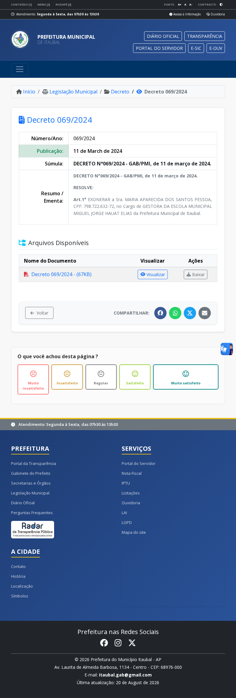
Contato (18, 566)
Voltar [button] (42, 313)
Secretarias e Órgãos (31, 483)
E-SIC (196, 48)
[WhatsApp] (175, 313)
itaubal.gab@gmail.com (125, 675)
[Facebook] (160, 313)
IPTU (126, 483)
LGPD (127, 522)
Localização (22, 586)
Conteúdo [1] (21, 4)
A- (190, 4)
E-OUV (215, 48)
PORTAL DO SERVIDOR (159, 48)
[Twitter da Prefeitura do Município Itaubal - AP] (132, 643)
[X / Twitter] (190, 313)
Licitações (131, 493)
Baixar (198, 274)
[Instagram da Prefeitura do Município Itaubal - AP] (118, 643)
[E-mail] (205, 313)
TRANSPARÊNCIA (204, 36)
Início (29, 91)
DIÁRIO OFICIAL (163, 36)
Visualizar (156, 274)
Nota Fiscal (132, 473)
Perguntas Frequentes (32, 512)
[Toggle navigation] (19, 69)
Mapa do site (134, 532)
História (18, 576)
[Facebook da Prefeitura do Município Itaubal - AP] (104, 643)
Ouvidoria (217, 14)
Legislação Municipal (73, 91)
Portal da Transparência (33, 463)
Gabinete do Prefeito (30, 473)
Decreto (120, 91)
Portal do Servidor (138, 463)
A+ (179, 4)
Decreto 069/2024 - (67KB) (61, 274)
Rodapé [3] (63, 4)
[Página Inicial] (22, 39)
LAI (124, 512)
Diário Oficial (23, 503)
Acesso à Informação (186, 14)
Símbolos (19, 596)
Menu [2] (43, 4)
